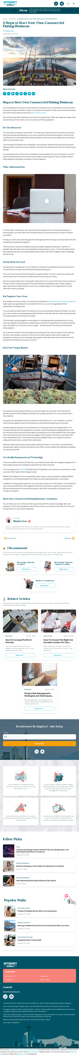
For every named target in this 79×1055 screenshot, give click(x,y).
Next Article (68, 538)
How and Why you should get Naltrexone (23, 1050)
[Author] (29, 521)
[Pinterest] (62, 4)
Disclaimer (44, 976)
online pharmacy (33, 1052)
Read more (26, 569)
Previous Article (11, 538)
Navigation (9, 980)
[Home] (10, 3)
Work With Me (10, 976)
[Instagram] (56, 4)
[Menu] (73, 3)
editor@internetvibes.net (11, 992)
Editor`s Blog (45, 980)
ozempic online (22, 1054)
